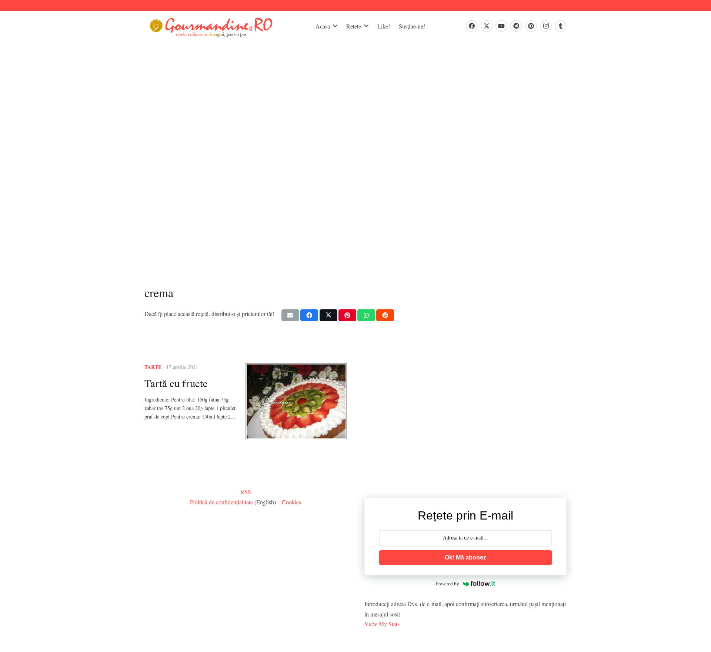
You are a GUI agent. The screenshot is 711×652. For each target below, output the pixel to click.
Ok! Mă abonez (465, 557)
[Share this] (309, 315)
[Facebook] (472, 26)
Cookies (291, 502)
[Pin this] (347, 315)
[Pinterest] (531, 26)
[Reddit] (516, 26)
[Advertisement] (355, 167)
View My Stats (382, 624)
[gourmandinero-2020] (211, 26)
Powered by (447, 584)
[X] (487, 26)
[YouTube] (501, 26)
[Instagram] (546, 26)
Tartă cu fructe (176, 383)
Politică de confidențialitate (221, 502)
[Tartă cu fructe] (296, 401)
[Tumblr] (561, 26)
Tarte (152, 367)
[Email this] (290, 315)
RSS (245, 491)
